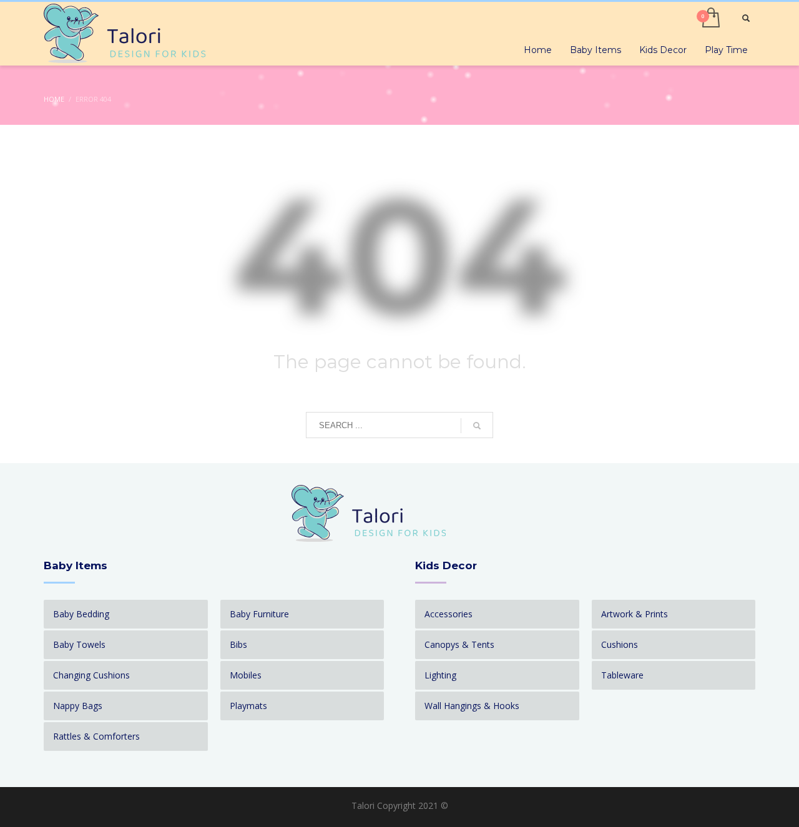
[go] (477, 426)
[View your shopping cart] (710, 18)
